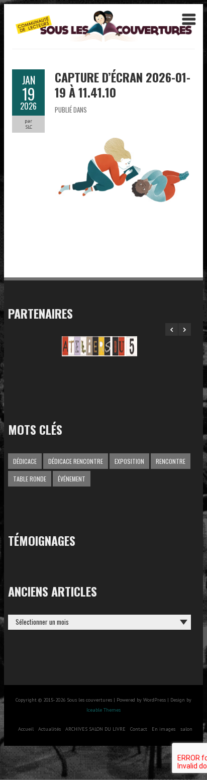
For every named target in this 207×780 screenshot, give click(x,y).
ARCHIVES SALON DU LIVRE (95, 729)
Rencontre (170, 461)
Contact (138, 729)
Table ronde (29, 478)
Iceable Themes (103, 710)
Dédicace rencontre (75, 461)
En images (163, 729)
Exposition (129, 461)
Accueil (26, 729)
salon (186, 729)
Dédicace (25, 461)
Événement (71, 478)
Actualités (49, 729)
